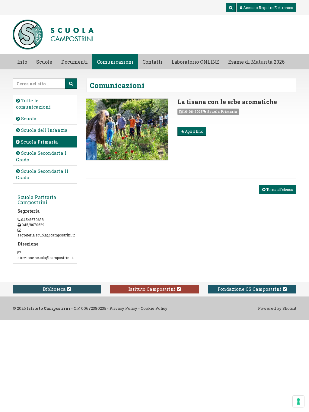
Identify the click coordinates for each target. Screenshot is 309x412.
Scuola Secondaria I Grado (41, 156)
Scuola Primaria (39, 142)
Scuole (44, 62)
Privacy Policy (123, 308)
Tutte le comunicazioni (33, 103)
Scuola (28, 119)
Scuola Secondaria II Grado (42, 174)
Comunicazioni (115, 62)
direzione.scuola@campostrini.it (46, 257)
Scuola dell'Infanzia (44, 130)
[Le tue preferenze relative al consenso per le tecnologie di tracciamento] (298, 401)
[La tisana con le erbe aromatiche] (127, 129)
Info (22, 62)
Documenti (74, 62)
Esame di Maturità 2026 (256, 62)
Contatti (152, 62)
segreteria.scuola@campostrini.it (46, 235)
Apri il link (193, 131)
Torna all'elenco (279, 189)
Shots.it (289, 308)
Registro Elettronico (268, 7)
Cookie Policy (154, 308)
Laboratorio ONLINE (195, 62)
